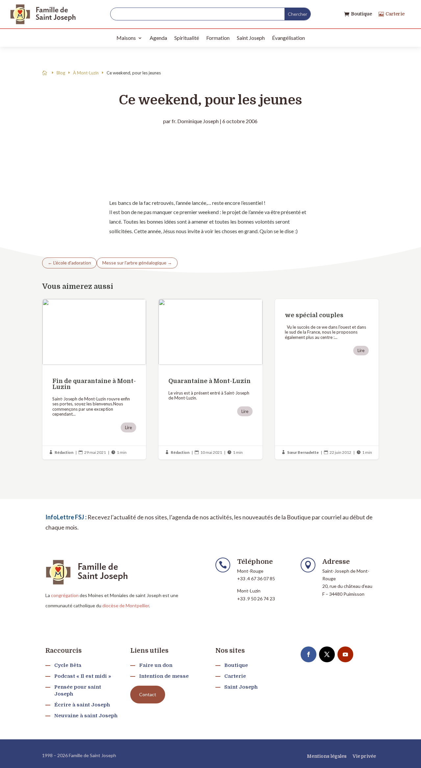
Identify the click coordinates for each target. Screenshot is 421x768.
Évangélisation (288, 38)
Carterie (395, 13)
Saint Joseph (251, 38)
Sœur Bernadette (303, 452)
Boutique (361, 13)
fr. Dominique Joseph (195, 121)
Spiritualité (186, 38)
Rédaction (64, 452)
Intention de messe (164, 676)
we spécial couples (327, 379)
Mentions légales (327, 756)
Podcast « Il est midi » (82, 676)
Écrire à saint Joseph (82, 705)
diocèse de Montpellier (125, 605)
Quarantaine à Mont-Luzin (210, 379)
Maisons (126, 38)
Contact (147, 694)
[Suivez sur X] (327, 654)
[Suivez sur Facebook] (308, 654)
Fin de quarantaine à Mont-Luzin (94, 379)
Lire (128, 427)
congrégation (65, 595)
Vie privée (364, 756)
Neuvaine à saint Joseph (85, 716)
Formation (218, 38)
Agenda (158, 38)
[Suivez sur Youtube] (345, 654)
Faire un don (155, 665)
